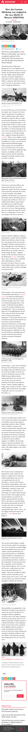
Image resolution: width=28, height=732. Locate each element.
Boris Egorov (17, 22)
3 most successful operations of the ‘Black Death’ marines (13, 716)
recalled (4, 137)
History (14, 20)
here (12, 728)
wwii (4, 673)
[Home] (3, 2)
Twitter (20, 49)
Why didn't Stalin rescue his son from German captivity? (12, 710)
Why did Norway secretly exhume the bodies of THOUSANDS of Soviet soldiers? (13, 722)
